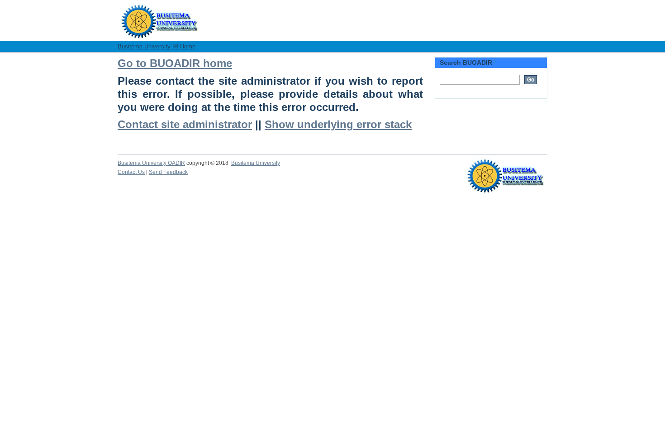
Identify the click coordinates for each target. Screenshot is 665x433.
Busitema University (255, 163)
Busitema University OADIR (151, 163)
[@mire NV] (505, 168)
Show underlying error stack (338, 124)
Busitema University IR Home (156, 46)
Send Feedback (168, 172)
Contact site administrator (185, 124)
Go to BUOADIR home (175, 63)
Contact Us (131, 172)
